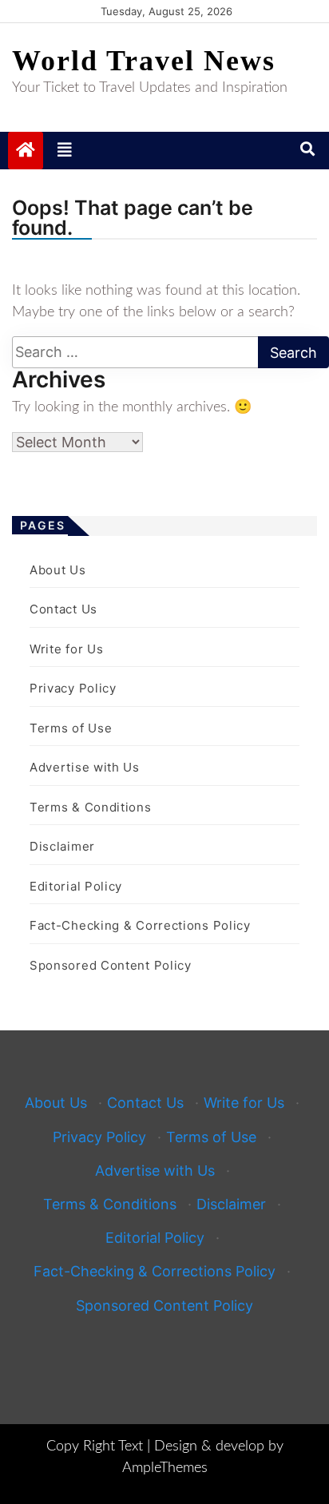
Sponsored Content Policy (111, 965)
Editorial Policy (76, 886)
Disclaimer (62, 846)
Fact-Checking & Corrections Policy (140, 925)
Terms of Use (71, 728)
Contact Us (63, 609)
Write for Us (66, 649)
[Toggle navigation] (64, 150)
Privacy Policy (73, 688)
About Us (58, 569)
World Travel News (143, 61)
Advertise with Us (85, 767)
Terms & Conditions (91, 807)
